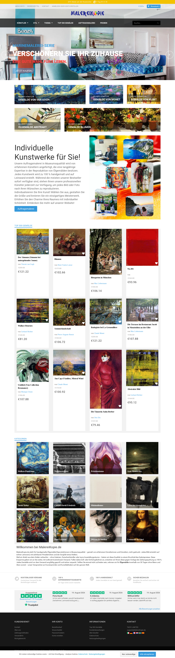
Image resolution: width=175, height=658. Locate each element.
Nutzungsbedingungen (97, 638)
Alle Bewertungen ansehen (149, 609)
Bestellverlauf (57, 627)
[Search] (158, 23)
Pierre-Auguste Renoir (66, 335)
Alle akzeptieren (147, 654)
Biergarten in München (101, 277)
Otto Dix (97, 418)
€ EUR (140, 6)
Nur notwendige (128, 654)
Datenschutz (94, 636)
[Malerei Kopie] (131, 633)
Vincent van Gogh (27, 264)
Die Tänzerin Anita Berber (102, 412)
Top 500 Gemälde (23, 225)
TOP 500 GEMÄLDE (65, 23)
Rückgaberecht (19, 638)
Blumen (57, 259)
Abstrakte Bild (133, 389)
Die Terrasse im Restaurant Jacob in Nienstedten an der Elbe (142, 326)
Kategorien (20, 439)
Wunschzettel (33, 6)
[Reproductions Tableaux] (134, 633)
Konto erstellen (57, 636)
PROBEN (103, 23)
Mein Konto (20, 6)
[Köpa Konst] (140, 633)
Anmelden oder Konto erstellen (65, 6)
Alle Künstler (94, 633)
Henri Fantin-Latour (65, 265)
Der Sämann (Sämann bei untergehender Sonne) (29, 258)
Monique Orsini (27, 392)
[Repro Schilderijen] (137, 633)
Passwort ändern (58, 633)
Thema (47, 23)
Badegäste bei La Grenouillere (104, 327)
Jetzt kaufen (24, 70)
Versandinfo (18, 636)
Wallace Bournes (25, 326)
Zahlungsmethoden (21, 633)
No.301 (130, 269)
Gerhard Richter (27, 332)
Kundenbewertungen (96, 630)
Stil (35, 23)
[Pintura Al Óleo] (143, 633)
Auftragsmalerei (26, 208)
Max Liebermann (100, 283)
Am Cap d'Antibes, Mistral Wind (68, 378)
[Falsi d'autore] (128, 633)
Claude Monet (99, 333)
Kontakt (45, 6)
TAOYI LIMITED (132, 627)
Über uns (17, 630)
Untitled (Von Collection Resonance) (28, 386)
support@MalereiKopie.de (136, 630)
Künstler (21, 23)
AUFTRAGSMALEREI (86, 23)
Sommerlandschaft (62, 329)
